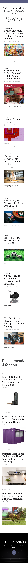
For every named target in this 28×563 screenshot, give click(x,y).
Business (6, 273)
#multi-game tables (18, 106)
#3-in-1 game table (10, 106)
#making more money (15, 186)
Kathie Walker (17, 41)
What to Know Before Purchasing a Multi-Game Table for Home (13, 74)
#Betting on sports (7, 186)
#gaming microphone (10, 347)
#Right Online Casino (16, 225)
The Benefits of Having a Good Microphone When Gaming (14, 322)
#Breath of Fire (9, 143)
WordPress (13, 545)
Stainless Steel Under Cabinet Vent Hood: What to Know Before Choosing (13, 457)
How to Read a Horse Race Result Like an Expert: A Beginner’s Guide (13, 497)
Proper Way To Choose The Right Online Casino (13, 203)
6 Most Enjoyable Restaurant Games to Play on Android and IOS (14, 34)
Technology (10, 28)
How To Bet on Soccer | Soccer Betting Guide (12, 240)
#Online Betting (7, 187)
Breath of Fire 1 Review (12, 120)
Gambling (6, 153)
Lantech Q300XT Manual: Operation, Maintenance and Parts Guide (12, 381)
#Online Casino (9, 225)
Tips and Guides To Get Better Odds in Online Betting (12, 160)
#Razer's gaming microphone (9, 348)
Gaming (6, 28)
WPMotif (14, 547)
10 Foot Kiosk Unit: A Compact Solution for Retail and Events (13, 419)
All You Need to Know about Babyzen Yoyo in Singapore (12, 279)
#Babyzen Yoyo (9, 305)
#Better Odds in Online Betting (12, 185)
